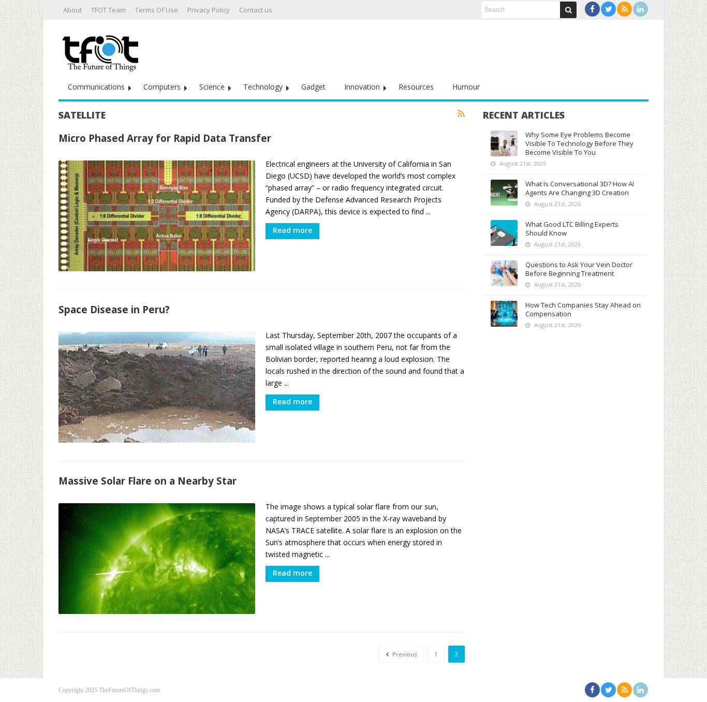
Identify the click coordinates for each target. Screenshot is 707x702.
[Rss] (624, 9)
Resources (416, 87)
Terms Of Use (156, 9)
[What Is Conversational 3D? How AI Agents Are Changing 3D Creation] (504, 193)
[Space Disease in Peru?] (156, 387)
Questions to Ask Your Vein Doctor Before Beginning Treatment (578, 269)
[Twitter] (608, 9)
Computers (162, 87)
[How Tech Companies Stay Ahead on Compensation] (504, 314)
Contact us (255, 9)
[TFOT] (102, 50)
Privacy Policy (208, 9)
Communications (96, 87)
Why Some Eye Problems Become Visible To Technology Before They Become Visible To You (579, 143)
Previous (404, 654)
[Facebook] (592, 9)
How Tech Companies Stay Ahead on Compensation (583, 309)
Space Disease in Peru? (114, 309)
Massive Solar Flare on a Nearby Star (147, 480)
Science (212, 87)
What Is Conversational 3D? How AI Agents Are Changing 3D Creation (579, 188)
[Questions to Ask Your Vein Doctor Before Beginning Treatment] (504, 273)
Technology (263, 87)
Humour (466, 87)
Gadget (313, 87)
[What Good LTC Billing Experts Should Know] (504, 233)
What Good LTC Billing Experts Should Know (571, 229)
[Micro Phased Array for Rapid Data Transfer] (156, 215)
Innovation (362, 87)
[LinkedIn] (640, 9)
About (72, 9)
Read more (292, 230)
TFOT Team (108, 9)
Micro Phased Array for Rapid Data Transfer (164, 137)
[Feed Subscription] (461, 114)
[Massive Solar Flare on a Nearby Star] (156, 558)
